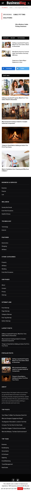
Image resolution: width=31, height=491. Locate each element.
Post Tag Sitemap (6, 317)
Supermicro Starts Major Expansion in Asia (19, 61)
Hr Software (5, 454)
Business (4, 188)
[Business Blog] (16, 3)
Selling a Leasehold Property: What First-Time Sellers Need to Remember (20, 44)
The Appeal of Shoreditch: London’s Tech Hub (14, 421)
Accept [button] (20, 488)
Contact (4, 288)
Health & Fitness (6, 214)
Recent (13, 38)
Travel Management (7, 464)
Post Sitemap (5, 307)
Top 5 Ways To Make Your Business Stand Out (14, 415)
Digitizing (4, 457)
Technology (5, 227)
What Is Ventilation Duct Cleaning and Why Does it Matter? (15, 170)
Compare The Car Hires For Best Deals (12, 425)
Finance (4, 191)
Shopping (4, 246)
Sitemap (4, 295)
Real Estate (5, 467)
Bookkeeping (5, 447)
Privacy (4, 291)
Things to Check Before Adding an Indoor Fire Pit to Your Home (15, 146)
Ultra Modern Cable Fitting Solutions (21, 25)
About (3, 285)
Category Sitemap (7, 314)
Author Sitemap (6, 321)
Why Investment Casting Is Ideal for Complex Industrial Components (14, 122)
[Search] (28, 3)
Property (4, 262)
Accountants (5, 451)
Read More (26, 488)
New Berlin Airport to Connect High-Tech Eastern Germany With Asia (20, 53)
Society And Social (7, 207)
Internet (4, 230)
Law (3, 194)
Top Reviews (21, 38)
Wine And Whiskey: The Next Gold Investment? (14, 431)
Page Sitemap (5, 311)
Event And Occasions (7, 210)
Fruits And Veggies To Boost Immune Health (14, 428)
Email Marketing (6, 461)
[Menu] (3, 3)
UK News (4, 249)
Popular (5, 38)
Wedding (4, 269)
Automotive (5, 243)
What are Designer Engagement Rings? (12, 418)
